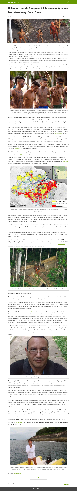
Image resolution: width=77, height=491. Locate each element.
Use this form (18, 422)
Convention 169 (18, 148)
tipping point (65, 161)
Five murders (61, 244)
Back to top (66, 484)
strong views (30, 312)
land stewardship (59, 133)
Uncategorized (17, 473)
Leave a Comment (38, 477)
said (21, 154)
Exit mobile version (38, 489)
